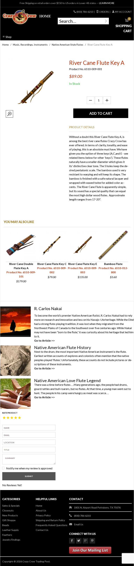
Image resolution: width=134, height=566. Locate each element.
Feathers (7, 534)
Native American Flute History (62, 347)
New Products (10, 515)
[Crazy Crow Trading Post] (27, 17)
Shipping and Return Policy (50, 520)
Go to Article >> (44, 340)
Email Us (78, 524)
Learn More (106, 3)
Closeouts (8, 510)
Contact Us (42, 529)
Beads (5, 525)
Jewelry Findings (11, 539)
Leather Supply (10, 529)
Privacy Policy (43, 515)
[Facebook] (72, 541)
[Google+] (85, 541)
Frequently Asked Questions (51, 525)
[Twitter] (78, 541)
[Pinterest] (92, 541)
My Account (123, 11)
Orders (104, 11)
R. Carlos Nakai (48, 308)
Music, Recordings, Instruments (30, 44)
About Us (41, 510)
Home (5, 44)
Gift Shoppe (9, 520)
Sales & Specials (11, 505)
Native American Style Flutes (67, 44)
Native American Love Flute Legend (67, 380)
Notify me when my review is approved (29, 468)
